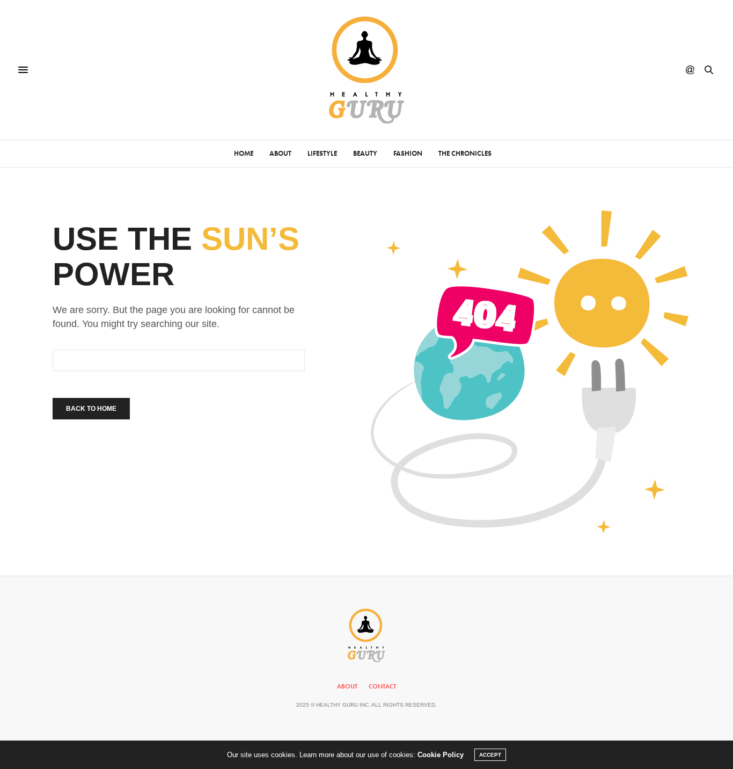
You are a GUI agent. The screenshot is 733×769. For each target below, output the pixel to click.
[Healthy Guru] (367, 70)
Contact (382, 686)
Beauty (365, 153)
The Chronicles (465, 153)
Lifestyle (322, 153)
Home (243, 153)
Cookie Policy (440, 755)
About (280, 153)
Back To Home (91, 408)
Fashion (407, 153)
